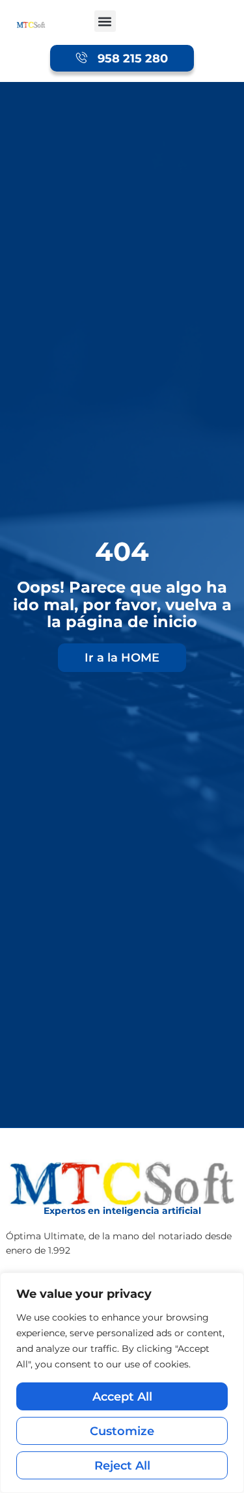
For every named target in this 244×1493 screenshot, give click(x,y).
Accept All (122, 1396)
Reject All (122, 1465)
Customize (122, 1431)
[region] (122, 1382)
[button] (105, 21)
